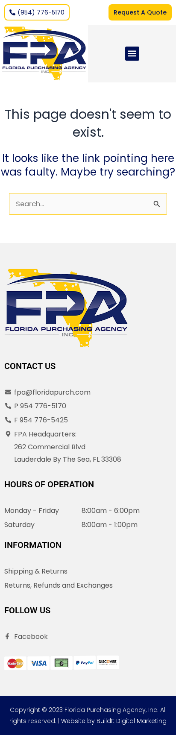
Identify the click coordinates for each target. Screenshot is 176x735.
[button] (132, 54)
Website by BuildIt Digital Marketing (114, 721)
